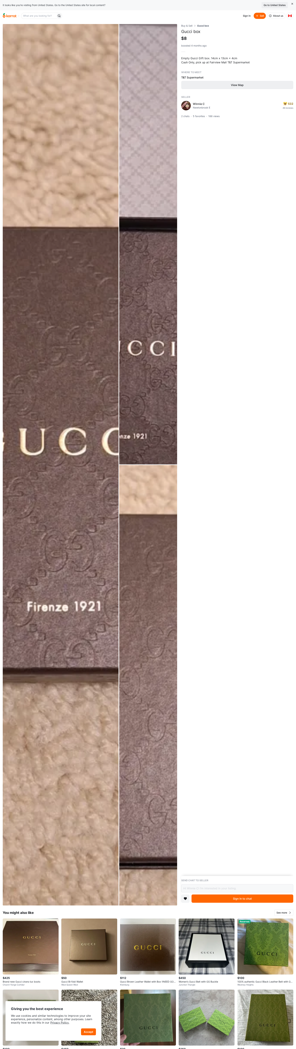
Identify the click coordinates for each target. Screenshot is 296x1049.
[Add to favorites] (185, 898)
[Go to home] (9, 15)
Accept (88, 1032)
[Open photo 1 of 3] (61, 464)
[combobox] (39, 16)
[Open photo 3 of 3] (148, 685)
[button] (283, 913)
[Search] (59, 15)
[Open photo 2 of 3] (148, 244)
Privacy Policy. (59, 1022)
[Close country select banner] (292, 3)
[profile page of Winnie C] (186, 105)
